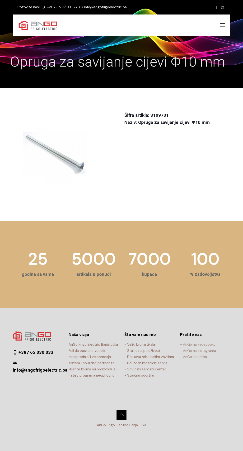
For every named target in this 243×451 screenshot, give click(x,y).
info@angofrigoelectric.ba (105, 7)
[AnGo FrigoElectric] (40, 25)
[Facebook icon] (217, 7)
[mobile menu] (223, 25)
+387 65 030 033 (61, 7)
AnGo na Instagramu (199, 350)
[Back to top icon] (121, 415)
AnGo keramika (195, 356)
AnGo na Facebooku (199, 344)
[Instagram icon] (222, 7)
